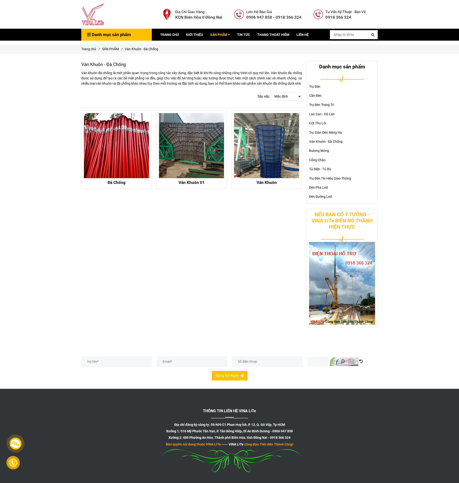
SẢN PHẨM (219, 35)
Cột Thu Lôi (317, 123)
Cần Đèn (315, 96)
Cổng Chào (317, 160)
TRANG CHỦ (169, 35)
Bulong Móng (319, 151)
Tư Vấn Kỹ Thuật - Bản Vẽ (345, 12)
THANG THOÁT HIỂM (273, 35)
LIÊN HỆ (302, 35)
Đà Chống (117, 182)
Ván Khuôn (267, 182)
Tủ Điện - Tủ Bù (320, 169)
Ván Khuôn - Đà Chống (326, 141)
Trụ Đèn (314, 86)
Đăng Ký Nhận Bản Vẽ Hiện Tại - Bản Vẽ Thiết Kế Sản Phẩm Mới (152, 351)
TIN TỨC (243, 35)
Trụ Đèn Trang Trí (321, 105)
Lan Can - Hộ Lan (322, 114)
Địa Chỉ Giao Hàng (189, 12)
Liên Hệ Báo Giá (259, 12)
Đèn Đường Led (320, 196)
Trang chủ (88, 49)
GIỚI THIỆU (194, 35)
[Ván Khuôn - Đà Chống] (93, 14)
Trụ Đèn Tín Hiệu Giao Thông (330, 178)
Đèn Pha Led (318, 187)
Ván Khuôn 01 (192, 182)
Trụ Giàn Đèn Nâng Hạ (325, 132)
